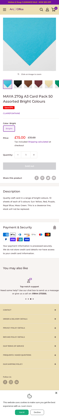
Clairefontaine (11, 113)
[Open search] (41, 9)
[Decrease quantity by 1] (18, 155)
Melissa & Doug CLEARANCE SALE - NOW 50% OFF (29, 2)
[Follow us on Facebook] (5, 382)
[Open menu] (4, 9)
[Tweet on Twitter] (48, 178)
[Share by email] (54, 178)
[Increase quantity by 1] (34, 155)
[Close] (56, 392)
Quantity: (8, 155)
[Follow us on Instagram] (11, 382)
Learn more (26, 406)
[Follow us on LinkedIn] (17, 382)
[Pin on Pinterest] (42, 178)
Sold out (29, 166)
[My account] (47, 9)
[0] (53, 9)
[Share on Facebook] (36, 178)
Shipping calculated (38, 142)
